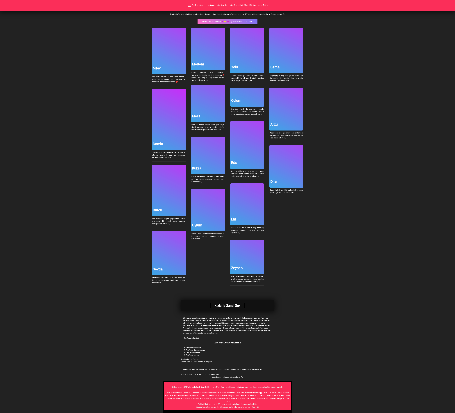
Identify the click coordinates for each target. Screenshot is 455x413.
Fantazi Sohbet (283, 393)
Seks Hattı (202, 393)
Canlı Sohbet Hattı (217, 398)
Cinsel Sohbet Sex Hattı (217, 395)
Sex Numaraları (213, 393)
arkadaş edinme (204, 369)
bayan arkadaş (216, 369)
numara (226, 369)
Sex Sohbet (251, 398)
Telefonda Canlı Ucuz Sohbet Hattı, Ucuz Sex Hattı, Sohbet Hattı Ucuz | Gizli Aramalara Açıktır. (230, 5)
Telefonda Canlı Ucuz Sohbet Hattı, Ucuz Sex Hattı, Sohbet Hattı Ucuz (215, 387)
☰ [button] (189, 5)
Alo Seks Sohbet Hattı (182, 398)
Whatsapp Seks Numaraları (265, 393)
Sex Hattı (269, 395)
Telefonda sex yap (192, 355)
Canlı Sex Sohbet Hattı (200, 398)
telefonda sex (257, 369)
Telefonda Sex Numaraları (195, 350)
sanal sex (233, 369)
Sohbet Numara (184, 395)
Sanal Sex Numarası (193, 348)
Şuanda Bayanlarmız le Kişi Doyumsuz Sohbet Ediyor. (227, 22)
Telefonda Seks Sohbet (266, 398)
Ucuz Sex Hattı (171, 395)
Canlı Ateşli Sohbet (193, 353)
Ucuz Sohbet (216, 377)
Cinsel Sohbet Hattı (199, 395)
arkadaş (195, 369)
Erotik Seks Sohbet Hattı (236, 398)
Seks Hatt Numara (227, 393)
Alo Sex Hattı (279, 395)
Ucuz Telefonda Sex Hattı (176, 393)
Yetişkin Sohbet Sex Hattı (238, 395)
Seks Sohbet (192, 393)
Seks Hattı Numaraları (245, 393)
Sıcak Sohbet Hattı (244, 369)
